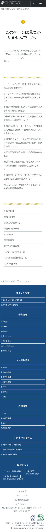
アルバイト (5, 423)
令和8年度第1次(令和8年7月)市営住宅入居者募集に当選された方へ (23, 109)
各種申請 (4, 392)
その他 (7, 211)
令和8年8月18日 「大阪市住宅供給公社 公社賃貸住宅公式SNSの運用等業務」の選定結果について (23, 143)
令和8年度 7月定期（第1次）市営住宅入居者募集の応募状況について (23, 177)
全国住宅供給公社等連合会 (13, 479)
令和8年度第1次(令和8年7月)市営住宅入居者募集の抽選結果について (23, 118)
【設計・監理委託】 (13, 252)
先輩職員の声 (6, 428)
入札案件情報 (6, 372)
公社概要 (4, 326)
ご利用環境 (21, 491)
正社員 (3, 413)
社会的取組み (6, 341)
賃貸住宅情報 (10, 222)
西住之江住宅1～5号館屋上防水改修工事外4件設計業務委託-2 (22, 186)
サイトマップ (21, 495)
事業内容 (4, 331)
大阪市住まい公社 (8, 9)
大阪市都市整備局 (32, 474)
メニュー (38, 3)
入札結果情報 (6, 382)
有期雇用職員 (6, 418)
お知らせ (8, 217)
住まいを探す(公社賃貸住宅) (11, 300)
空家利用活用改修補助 (9, 454)
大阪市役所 (30, 471)
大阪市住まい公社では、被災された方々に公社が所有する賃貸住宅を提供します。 (22, 165)
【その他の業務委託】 (14, 257)
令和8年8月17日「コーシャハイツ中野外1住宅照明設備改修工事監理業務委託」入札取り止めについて (23, 129)
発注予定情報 (10, 246)
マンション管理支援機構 (12, 471)
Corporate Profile (7, 346)
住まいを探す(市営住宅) (10, 305)
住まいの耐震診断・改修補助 (11, 449)
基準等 (7, 240)
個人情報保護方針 (22, 500)
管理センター (10, 228)
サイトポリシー (21, 504)
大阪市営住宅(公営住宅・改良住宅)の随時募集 (23, 154)
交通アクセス (6, 336)
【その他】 (9, 263)
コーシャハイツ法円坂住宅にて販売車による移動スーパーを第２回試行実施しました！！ (22, 97)
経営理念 (4, 322)
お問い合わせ (6, 351)
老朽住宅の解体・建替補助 (11, 445)
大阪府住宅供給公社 (10, 476)
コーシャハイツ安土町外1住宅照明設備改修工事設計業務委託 (23, 86)
